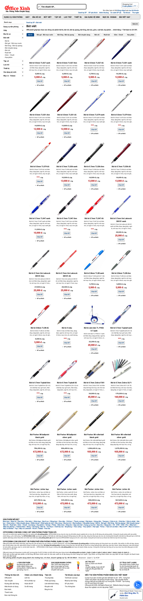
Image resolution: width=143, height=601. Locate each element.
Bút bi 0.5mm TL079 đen (121, 115)
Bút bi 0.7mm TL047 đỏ (94, 218)
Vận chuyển (9, 581)
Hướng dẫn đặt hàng (12, 583)
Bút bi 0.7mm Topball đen (39, 383)
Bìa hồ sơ (36, 17)
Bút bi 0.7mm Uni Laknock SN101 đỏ (67, 274)
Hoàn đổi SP (29, 583)
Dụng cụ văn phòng (13, 17)
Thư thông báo (70, 586)
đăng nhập (121, 10)
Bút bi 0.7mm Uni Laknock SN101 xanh (121, 219)
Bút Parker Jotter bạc (39, 489)
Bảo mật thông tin (11, 595)
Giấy (27, 17)
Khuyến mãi (49, 586)
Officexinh (8, 578)
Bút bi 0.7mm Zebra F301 (94, 383)
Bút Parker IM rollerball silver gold (121, 436)
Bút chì (97, 35)
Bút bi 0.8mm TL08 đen (121, 273)
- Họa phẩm (8, 57)
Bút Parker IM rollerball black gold (94, 436)
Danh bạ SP (82, 13)
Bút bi (30, 35)
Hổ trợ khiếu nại (30, 581)
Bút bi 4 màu (67, 328)
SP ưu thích (40, 85)
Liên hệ (27, 578)
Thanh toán (9, 592)
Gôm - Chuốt (118, 35)
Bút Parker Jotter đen (94, 489)
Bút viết (48, 17)
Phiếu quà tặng (50, 581)
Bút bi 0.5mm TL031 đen (40, 115)
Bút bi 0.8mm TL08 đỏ (40, 328)
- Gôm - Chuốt (9, 55)
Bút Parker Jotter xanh (67, 489)
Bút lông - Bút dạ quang (65, 35)
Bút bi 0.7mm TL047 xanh (39, 218)
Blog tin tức (49, 589)
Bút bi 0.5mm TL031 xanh (121, 63)
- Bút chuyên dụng (10, 48)
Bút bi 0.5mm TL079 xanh (94, 115)
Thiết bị (78, 17)
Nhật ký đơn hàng (71, 581)
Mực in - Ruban (109, 17)
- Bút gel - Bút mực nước (13, 43)
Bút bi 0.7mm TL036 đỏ (121, 166)
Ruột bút (107, 35)
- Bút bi (6, 41)
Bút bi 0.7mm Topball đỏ (67, 383)
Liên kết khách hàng (52, 583)
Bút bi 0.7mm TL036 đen (94, 166)
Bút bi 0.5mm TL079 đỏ (39, 166)
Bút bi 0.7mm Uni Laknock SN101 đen (40, 274)
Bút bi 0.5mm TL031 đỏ (66, 115)
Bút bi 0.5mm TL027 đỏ (94, 63)
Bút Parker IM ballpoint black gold (40, 436)
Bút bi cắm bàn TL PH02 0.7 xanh (94, 329)
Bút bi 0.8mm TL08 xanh (94, 273)
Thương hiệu (49, 578)
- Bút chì (7, 50)
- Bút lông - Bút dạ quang (13, 46)
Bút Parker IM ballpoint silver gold (67, 436)
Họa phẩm (130, 35)
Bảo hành (8, 589)
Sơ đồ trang (29, 586)
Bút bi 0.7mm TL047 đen (67, 218)
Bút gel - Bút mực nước (45, 35)
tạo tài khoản (134, 10)
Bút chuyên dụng (84, 35)
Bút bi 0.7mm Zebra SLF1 (121, 383)
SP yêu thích (93, 13)
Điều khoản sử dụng (11, 586)
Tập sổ (58, 17)
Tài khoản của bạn (71, 578)
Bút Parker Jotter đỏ (121, 489)
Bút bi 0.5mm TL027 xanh (39, 63)
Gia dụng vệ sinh (92, 17)
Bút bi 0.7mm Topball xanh (121, 328)
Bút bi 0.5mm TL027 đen (67, 63)
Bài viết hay (124, 17)
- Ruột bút (7, 53)
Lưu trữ (67, 17)
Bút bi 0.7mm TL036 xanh (67, 166)
